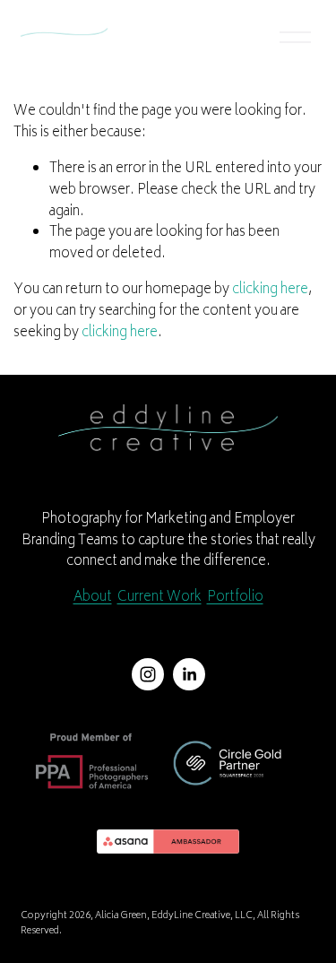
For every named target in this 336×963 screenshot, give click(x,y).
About (92, 598)
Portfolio (235, 598)
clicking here (270, 290)
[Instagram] (148, 674)
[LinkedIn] (189, 674)
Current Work (159, 598)
